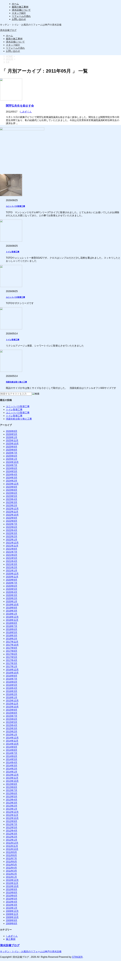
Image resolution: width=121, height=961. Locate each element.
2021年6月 (11, 555)
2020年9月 (11, 580)
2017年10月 (12, 645)
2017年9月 (11, 648)
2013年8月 (11, 787)
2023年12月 (12, 484)
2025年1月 (11, 459)
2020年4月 (11, 592)
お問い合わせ (19, 19)
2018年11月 (12, 620)
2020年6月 (11, 586)
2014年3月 (11, 765)
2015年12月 (12, 700)
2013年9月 (11, 784)
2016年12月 (12, 669)
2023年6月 (11, 493)
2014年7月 (11, 753)
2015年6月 (11, 719)
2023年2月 (11, 505)
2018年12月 (12, 617)
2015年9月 (11, 710)
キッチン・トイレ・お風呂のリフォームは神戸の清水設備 (30, 951)
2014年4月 (11, 762)
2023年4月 (11, 499)
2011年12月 (12, 843)
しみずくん (26, 111)
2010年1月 (11, 908)
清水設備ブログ (8, 30)
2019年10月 (12, 604)
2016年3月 (11, 691)
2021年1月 (11, 570)
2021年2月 (11, 567)
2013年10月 (12, 781)
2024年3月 (11, 477)
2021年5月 (11, 558)
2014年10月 (12, 744)
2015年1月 (11, 734)
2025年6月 (11, 456)
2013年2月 (11, 806)
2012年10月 (12, 818)
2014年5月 (11, 759)
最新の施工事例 (20, 7)
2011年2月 (11, 874)
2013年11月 (12, 778)
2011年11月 (12, 846)
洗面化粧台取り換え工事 (16, 382)
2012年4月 (11, 830)
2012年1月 (11, 840)
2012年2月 (11, 837)
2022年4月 (11, 530)
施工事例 (10, 939)
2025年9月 (11, 446)
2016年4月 (11, 688)
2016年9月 (11, 676)
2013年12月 (12, 775)
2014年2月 (11, 768)
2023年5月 (11, 496)
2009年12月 (12, 911)
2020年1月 (11, 601)
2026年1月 (11, 437)
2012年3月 (11, 833)
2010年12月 (12, 880)
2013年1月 (11, 809)
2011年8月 (11, 855)
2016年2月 (11, 694)
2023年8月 (11, 490)
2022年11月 (12, 511)
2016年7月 (11, 679)
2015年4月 (11, 725)
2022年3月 (11, 533)
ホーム (15, 4)
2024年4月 (11, 474)
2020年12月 (12, 573)
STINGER (77, 957)
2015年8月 (11, 713)
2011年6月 (11, 861)
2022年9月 (11, 518)
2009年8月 (11, 923)
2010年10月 (12, 886)
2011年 (9, 59)
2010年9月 (11, 889)
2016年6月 (11, 682)
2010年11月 (12, 883)
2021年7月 (11, 552)
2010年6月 (11, 895)
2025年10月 (12, 443)
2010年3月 (11, 905)
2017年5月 (11, 657)
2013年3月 (11, 802)
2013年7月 (11, 790)
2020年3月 (11, 595)
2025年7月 (11, 453)
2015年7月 (11, 716)
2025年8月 (11, 450)
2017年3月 (11, 663)
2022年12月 (12, 508)
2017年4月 (11, 660)
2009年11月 (12, 914)
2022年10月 (12, 515)
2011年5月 (11, 864)
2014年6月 (11, 756)
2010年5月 (11, 898)
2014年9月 (11, 747)
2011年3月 (11, 871)
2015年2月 (11, 731)
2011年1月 (11, 877)
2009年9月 (11, 920)
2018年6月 (11, 629)
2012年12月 (12, 812)
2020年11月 (12, 576)
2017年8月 (11, 651)
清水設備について (21, 10)
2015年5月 (11, 722)
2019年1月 (11, 614)
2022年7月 (11, 524)
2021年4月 (11, 561)
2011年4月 (11, 867)
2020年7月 (11, 583)
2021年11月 (12, 545)
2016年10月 (12, 672)
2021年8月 (11, 549)
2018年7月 (11, 626)
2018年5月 (11, 632)
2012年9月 (11, 821)
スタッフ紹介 (19, 13)
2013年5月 (11, 796)
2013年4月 (11, 799)
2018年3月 (11, 635)
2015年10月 (12, 706)
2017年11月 (12, 641)
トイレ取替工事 (12, 252)
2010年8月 (11, 892)
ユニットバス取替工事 (15, 206)
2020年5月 (11, 589)
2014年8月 (11, 750)
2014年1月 (11, 772)
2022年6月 (11, 527)
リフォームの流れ (21, 16)
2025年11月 (12, 440)
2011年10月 (12, 849)
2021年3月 (11, 564)
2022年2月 (11, 536)
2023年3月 (11, 502)
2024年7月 (11, 465)
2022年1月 (11, 539)
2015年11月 (12, 703)
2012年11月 (12, 815)
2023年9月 (11, 487)
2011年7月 (11, 858)
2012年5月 (11, 827)
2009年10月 (12, 917)
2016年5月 (11, 685)
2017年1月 (11, 666)
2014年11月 (12, 741)
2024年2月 (11, 480)
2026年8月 (11, 431)
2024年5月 (11, 471)
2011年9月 (11, 852)
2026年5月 (11, 434)
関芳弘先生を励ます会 (20, 105)
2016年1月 (11, 697)
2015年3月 (11, 728)
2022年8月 (11, 521)
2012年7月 (11, 824)
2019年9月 (11, 607)
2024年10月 (12, 462)
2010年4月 (11, 902)
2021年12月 (12, 542)
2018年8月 (11, 623)
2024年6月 (11, 468)
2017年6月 (11, 654)
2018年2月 (11, 638)
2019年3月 (11, 611)
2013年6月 (11, 793)
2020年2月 (11, 598)
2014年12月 (12, 737)
